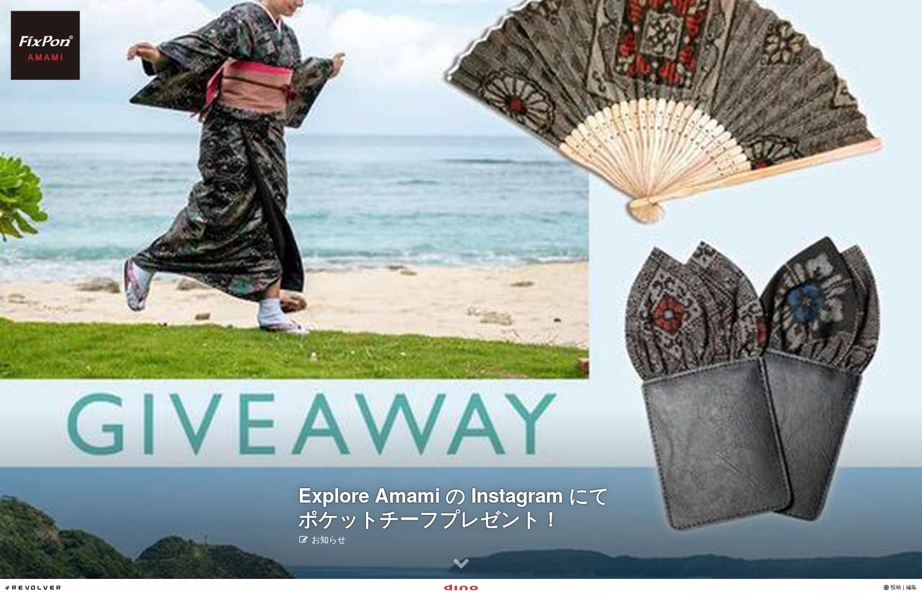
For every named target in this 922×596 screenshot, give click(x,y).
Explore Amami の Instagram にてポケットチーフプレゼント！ (453, 506)
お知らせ (327, 539)
